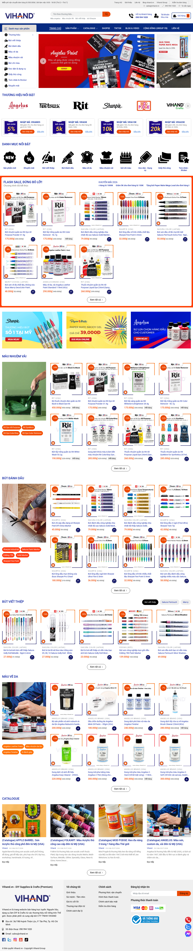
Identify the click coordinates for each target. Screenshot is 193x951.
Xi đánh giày (27, 752)
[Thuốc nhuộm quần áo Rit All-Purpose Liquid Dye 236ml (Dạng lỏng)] (96, 262)
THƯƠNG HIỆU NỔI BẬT (18, 95)
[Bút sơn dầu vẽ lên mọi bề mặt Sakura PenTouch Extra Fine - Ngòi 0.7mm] (172, 209)
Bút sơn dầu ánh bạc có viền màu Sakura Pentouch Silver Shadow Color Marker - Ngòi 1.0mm (172, 653)
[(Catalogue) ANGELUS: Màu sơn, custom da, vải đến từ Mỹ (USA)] (169, 820)
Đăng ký (184, 893)
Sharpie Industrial (11, 549)
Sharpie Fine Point (11, 561)
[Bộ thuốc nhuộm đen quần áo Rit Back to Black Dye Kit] (66, 379)
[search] (106, 14)
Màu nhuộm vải (106, 168)
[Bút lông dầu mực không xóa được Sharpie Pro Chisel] (66, 552)
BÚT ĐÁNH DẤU (13, 478)
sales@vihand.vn (20, 933)
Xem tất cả (95, 299)
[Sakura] (49, 105)
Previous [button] (43, 61)
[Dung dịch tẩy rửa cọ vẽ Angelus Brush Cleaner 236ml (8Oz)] (175, 699)
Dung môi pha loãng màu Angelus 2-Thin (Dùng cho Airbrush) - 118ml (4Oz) (99, 775)
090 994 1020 (142, 17)
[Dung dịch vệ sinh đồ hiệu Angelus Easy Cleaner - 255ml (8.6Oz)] (66, 750)
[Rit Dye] (81, 105)
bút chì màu (126, 168)
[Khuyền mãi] (174, 47)
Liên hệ (137, 3)
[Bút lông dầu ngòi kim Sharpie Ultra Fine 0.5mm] (103, 552)
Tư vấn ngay (186, 6)
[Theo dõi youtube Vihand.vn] (20, 939)
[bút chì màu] (125, 157)
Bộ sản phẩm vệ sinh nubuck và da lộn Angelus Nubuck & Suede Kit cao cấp (65, 724)
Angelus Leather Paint (13, 746)
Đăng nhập (164, 17)
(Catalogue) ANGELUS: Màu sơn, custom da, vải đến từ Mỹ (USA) (165, 842)
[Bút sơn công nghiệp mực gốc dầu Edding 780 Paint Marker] (135, 627)
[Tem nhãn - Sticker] (183, 157)
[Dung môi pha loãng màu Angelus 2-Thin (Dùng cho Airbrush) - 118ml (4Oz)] (103, 750)
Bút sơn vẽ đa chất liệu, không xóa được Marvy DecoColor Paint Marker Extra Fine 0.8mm (20, 287)
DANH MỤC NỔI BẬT (16, 144)
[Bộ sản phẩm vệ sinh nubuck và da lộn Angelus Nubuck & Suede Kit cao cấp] (66, 699)
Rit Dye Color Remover (32, 433)
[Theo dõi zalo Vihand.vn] (9, 939)
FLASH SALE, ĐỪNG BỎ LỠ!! (23, 182)
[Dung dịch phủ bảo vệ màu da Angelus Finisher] (139, 699)
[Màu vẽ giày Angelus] (161, 330)
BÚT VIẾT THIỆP (13, 601)
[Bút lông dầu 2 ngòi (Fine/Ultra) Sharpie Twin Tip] (175, 501)
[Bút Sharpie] (32, 330)
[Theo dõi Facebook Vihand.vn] (4, 939)
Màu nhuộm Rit (68, 19)
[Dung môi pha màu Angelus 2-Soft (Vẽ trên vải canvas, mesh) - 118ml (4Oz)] (175, 750)
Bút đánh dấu (68, 168)
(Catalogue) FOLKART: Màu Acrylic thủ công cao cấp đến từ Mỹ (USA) (72, 842)
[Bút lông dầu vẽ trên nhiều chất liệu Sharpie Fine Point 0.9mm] (134, 209)
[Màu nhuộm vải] (106, 157)
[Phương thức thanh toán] (148, 908)
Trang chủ (118, 3)
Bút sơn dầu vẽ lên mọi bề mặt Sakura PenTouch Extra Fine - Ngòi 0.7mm (172, 235)
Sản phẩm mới (9, 168)
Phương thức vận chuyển (110, 892)
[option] (96, 61)
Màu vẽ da (87, 168)
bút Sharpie (91, 19)
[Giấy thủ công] (164, 157)
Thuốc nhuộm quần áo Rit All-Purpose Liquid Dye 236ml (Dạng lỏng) (95, 287)
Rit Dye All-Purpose (11, 427)
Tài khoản (165, 14)
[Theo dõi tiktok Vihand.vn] (26, 939)
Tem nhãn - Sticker (184, 169)
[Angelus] (18, 105)
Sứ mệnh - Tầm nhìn (75, 897)
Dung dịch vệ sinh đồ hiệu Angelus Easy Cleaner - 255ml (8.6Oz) (65, 775)
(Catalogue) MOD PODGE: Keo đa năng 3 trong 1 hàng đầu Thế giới (120, 842)
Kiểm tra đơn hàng (179, 3)
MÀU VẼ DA (10, 676)
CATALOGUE (10, 798)
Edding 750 (8, 555)
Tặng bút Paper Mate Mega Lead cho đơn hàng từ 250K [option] (134, 185)
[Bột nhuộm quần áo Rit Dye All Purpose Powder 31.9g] (20, 209)
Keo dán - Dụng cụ (145, 169)
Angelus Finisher (10, 752)
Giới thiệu (128, 3)
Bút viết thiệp (80, 19)
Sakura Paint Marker (31, 549)
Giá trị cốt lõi (72, 901)
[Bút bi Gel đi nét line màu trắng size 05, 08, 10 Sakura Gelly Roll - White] (58, 627)
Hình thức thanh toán (108, 897)
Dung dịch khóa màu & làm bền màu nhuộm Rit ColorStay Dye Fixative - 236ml (101, 454)
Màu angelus (55, 19)
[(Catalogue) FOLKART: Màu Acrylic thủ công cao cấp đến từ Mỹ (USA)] (72, 820)
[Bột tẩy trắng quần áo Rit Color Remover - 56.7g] (58, 209)
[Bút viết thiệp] (48, 157)
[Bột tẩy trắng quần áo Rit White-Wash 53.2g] (66, 430)
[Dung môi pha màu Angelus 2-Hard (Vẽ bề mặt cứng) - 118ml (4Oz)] (139, 750)
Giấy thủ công (164, 168)
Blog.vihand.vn (148, 3)
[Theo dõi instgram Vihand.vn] (15, 939)
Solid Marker (22, 555)
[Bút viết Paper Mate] (96, 330)
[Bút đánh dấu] (67, 157)
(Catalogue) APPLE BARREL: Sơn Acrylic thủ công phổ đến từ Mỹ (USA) (23, 842)
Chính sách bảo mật (108, 901)
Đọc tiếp (5, 862)
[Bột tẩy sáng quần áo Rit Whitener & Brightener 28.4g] (139, 379)
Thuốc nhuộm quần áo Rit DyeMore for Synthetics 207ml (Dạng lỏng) (173, 454)
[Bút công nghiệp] (24, 513)
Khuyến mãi (29, 168)
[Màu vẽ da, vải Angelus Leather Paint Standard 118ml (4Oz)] (58, 262)
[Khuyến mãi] (29, 157)
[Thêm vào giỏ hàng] (78, 728)
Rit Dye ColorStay (11, 433)
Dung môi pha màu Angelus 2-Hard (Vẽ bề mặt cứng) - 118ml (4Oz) (137, 775)
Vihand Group (162, 3)
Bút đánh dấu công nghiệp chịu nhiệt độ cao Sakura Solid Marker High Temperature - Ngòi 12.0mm (95, 235)
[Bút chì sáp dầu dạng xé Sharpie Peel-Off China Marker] (66, 501)
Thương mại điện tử (75, 906)
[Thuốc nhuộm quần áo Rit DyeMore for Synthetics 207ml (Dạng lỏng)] (175, 430)
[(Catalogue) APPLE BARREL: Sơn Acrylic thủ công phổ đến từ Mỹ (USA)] (24, 820)
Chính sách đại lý (74, 911)
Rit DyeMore (28, 427)
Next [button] (150, 61)
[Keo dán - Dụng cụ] (145, 157)
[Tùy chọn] (33, 239)
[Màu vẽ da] (87, 157)
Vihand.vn (18, 948)
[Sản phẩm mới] (9, 157)
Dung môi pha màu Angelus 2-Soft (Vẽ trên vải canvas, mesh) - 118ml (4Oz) (174, 775)
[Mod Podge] (144, 105)
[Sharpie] (112, 105)
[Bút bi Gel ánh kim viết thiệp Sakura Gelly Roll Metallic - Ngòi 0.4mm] (19, 627)
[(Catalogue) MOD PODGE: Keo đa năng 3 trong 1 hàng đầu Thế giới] (121, 820)
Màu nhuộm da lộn (34, 746)
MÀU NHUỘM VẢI (14, 356)
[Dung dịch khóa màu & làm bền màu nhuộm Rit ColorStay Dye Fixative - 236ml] (103, 430)
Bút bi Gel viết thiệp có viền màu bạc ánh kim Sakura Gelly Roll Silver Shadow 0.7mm (96, 653)
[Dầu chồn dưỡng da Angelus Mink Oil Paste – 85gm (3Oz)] (103, 699)
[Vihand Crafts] (175, 105)
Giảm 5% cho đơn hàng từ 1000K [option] (175, 185)
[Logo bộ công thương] (145, 919)
